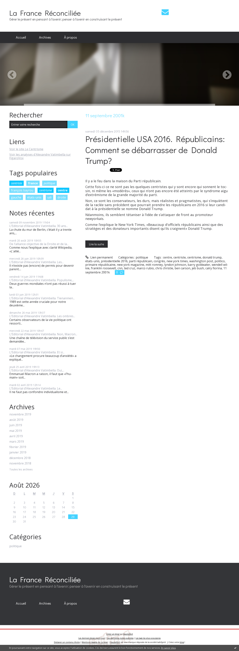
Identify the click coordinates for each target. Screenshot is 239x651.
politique (49, 183)
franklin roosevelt (103, 268)
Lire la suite (96, 244)
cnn (119, 268)
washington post (201, 261)
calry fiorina (213, 268)
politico (220, 261)
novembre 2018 (20, 463)
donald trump (212, 257)
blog (182, 642)
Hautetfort (128, 634)
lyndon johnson (175, 265)
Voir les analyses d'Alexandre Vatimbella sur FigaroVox (40, 156)
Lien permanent (101, 257)
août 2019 (16, 420)
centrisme (45, 190)
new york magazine (130, 265)
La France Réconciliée (45, 13)
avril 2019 (16, 436)
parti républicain (140, 261)
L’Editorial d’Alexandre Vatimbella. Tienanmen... (42, 298)
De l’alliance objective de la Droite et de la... (39, 244)
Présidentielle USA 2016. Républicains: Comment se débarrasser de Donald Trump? (155, 149)
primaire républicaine (100, 265)
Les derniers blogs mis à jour (91, 638)
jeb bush (198, 268)
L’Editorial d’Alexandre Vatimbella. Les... (36, 262)
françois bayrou (22, 190)
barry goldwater (199, 265)
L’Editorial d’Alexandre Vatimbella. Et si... (36, 352)
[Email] (165, 12)
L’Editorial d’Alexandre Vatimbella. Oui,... (36, 370)
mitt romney (154, 265)
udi (49, 197)
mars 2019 (16, 441)
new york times (177, 261)
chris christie (164, 268)
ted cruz (129, 268)
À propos (70, 37)
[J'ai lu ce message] (235, 647)
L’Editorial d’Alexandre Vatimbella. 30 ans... (38, 226)
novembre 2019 (20, 414)
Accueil (21, 37)
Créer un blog (112, 634)
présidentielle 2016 (114, 261)
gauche (16, 197)
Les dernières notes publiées (120, 638)
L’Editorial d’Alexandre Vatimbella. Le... (35, 388)
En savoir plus (168, 648)
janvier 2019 (17, 452)
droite (62, 197)
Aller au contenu (13, 3)
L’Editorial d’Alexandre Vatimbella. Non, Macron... (43, 334)
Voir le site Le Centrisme (26, 149)
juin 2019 (15, 425)
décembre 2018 (20, 458)
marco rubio (145, 268)
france (33, 183)
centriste (16, 183)
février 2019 (17, 447)
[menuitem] (20, 37)
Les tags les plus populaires (148, 638)
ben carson (182, 268)
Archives (45, 37)
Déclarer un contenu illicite (67, 642)
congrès (159, 261)
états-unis (34, 197)
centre (63, 190)
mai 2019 (15, 431)
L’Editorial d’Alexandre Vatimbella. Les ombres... (42, 316)
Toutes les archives (21, 469)
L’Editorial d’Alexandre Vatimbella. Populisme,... (41, 280)
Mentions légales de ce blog (95, 642)
